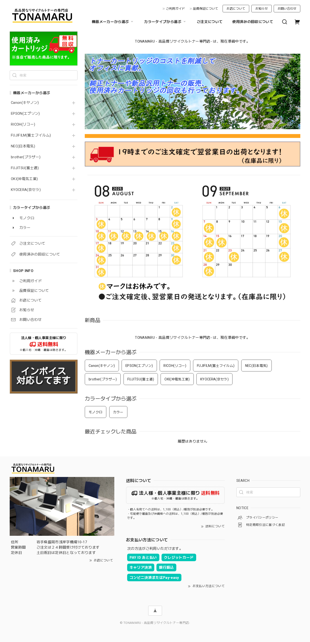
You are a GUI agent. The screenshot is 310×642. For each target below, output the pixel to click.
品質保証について (205, 8)
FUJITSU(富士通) (25, 168)
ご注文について (210, 22)
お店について (235, 8)
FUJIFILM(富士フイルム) (31, 135)
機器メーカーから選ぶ (110, 22)
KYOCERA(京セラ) (26, 190)
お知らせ (261, 8)
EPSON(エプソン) (25, 114)
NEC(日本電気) (23, 146)
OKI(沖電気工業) (24, 179)
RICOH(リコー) (23, 124)
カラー (118, 412)
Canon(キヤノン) (25, 103)
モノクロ (95, 412)
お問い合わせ (287, 8)
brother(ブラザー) (25, 157)
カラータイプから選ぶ (162, 22)
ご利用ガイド (175, 8)
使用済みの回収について (252, 22)
